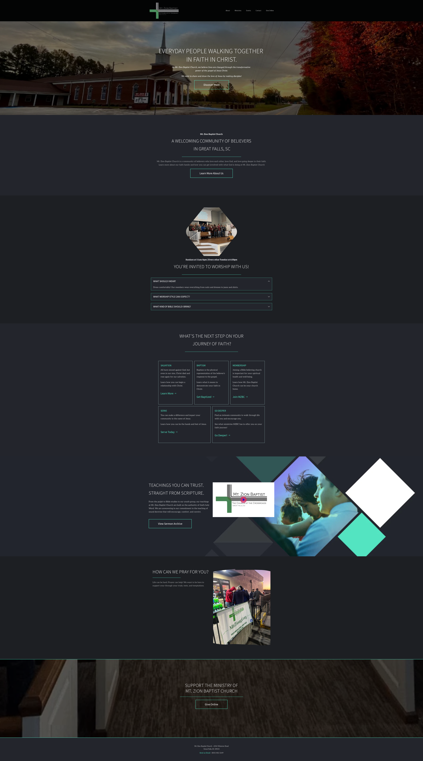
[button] (211, 281)
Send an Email (205, 753)
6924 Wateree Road (221, 746)
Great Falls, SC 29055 (212, 749)
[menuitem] (227, 10)
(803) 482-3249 (217, 753)
